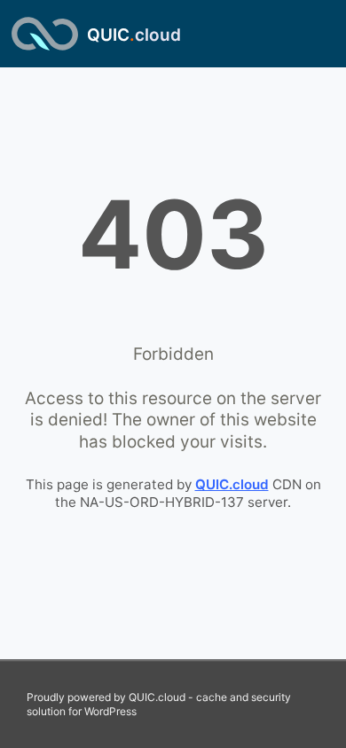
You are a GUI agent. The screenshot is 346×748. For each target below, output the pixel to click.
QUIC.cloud (232, 484)
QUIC (134, 35)
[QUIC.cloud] (45, 33)
